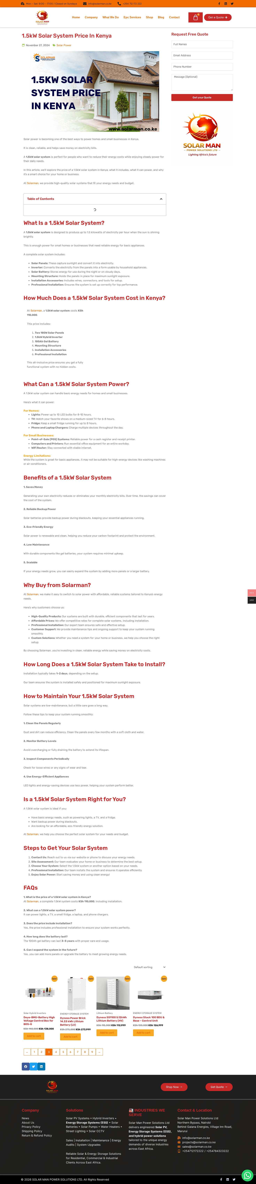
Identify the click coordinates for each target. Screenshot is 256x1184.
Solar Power (64, 45)
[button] (218, 17)
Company (91, 17)
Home (76, 17)
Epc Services (132, 17)
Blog (161, 17)
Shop (149, 17)
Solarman (32, 183)
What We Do (111, 17)
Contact (174, 17)
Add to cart (34, 1036)
